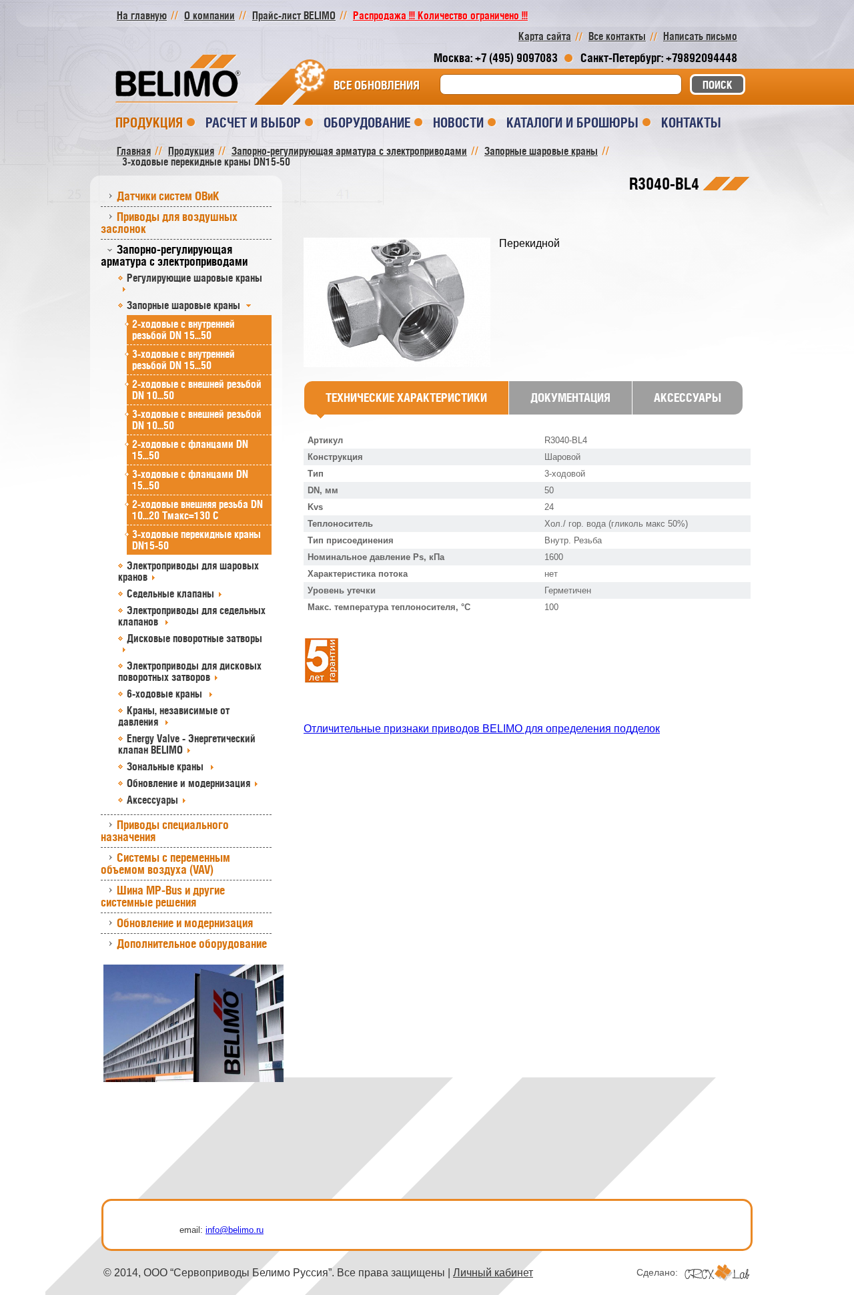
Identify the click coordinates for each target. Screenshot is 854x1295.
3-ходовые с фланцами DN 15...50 (190, 479)
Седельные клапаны (170, 593)
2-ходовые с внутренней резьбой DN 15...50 (183, 329)
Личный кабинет (493, 1272)
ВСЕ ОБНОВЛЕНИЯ (377, 85)
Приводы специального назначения (165, 831)
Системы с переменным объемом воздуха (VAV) (165, 863)
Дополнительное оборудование (192, 944)
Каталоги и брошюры (572, 122)
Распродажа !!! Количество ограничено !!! (440, 15)
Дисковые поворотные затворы (194, 638)
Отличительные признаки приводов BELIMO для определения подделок (482, 728)
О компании (209, 15)
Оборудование (367, 122)
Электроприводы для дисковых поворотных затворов (190, 671)
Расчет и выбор (253, 122)
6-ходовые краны (166, 694)
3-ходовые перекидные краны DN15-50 (196, 539)
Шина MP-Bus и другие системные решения (163, 896)
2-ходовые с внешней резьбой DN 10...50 (197, 389)
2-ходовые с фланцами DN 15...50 (190, 449)
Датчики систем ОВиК (168, 196)
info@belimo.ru (234, 1230)
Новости (458, 122)
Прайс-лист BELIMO (294, 15)
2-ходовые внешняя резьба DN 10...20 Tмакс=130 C (197, 509)
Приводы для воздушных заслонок (169, 223)
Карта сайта (544, 36)
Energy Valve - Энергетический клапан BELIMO (187, 744)
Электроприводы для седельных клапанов (192, 615)
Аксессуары (152, 800)
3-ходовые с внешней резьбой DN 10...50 (197, 419)
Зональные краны (166, 766)
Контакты (691, 122)
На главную (142, 15)
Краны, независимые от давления (174, 716)
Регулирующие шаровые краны (194, 278)
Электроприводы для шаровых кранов (188, 571)
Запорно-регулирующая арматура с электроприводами (174, 255)
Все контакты (617, 36)
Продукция (149, 122)
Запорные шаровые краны (185, 305)
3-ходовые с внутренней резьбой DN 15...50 (183, 359)
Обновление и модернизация (188, 783)
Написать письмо (700, 36)
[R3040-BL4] (401, 303)
